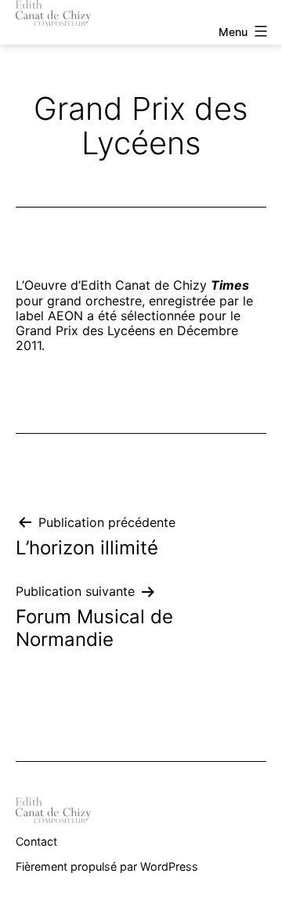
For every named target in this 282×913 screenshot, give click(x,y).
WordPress (169, 866)
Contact (36, 841)
